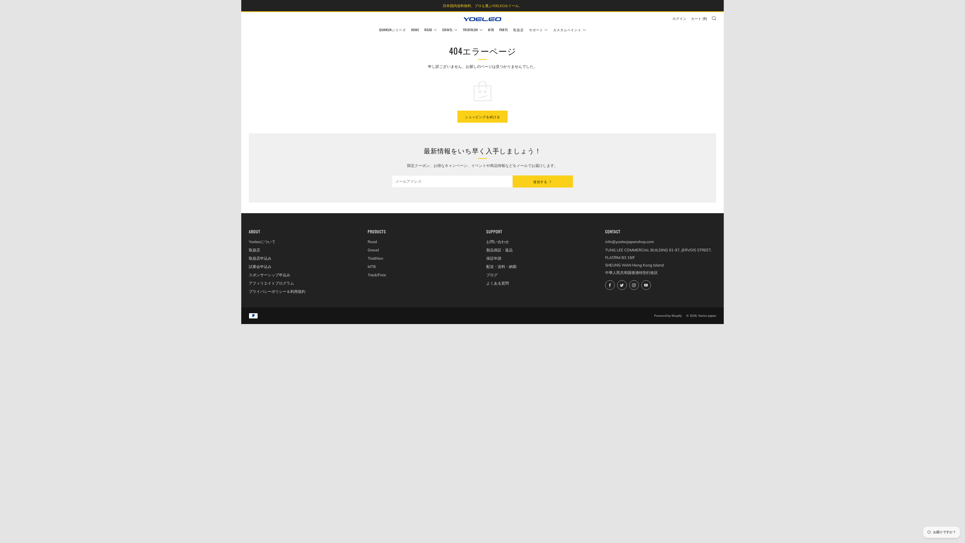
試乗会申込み (260, 266)
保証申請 (493, 258)
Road (428, 29)
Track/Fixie (377, 275)
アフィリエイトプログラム (271, 283)
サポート (536, 29)
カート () (699, 18)
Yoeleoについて (262, 241)
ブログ (492, 275)
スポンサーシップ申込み (269, 275)
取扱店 (518, 29)
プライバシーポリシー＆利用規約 (277, 291)
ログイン (679, 18)
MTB (491, 29)
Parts (503, 29)
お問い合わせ (497, 241)
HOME (415, 29)
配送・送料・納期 (501, 266)
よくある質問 (497, 283)
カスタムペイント (567, 29)
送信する (540, 181)
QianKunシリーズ (392, 29)
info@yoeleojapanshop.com (629, 241)
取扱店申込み (260, 258)
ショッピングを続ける (482, 116)
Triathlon (470, 29)
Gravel (447, 29)
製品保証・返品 (499, 250)
